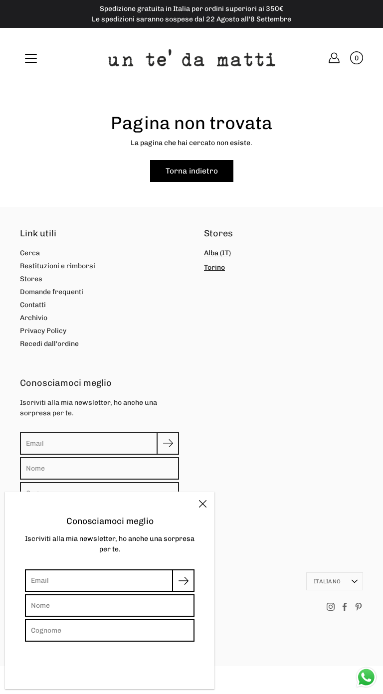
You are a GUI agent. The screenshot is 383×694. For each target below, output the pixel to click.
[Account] (334, 58)
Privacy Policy (43, 331)
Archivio (33, 318)
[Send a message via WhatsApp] (366, 677)
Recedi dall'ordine (49, 344)
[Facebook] (344, 607)
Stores (31, 279)
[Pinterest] (358, 607)
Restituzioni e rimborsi (57, 266)
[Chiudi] (202, 504)
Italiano (327, 581)
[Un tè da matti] (191, 58)
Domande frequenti (51, 292)
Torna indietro (192, 171)
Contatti (33, 305)
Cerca (30, 253)
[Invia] (168, 443)
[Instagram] (330, 607)
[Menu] (31, 58)
